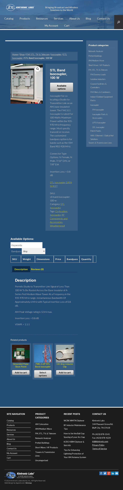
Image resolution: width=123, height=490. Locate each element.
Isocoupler (56, 54)
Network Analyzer (95, 51)
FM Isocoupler (98, 110)
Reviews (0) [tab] (37, 269)
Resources (42, 18)
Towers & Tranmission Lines (100, 143)
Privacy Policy (98, 445)
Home (15, 54)
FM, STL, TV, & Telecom (37, 54)
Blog (88, 18)
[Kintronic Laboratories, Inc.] (20, 7)
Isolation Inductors (98, 79)
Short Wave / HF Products (99, 65)
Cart (66, 25)
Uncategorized (41, 460)
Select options (43, 374)
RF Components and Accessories (59, 218)
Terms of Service (99, 448)
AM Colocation (41, 424)
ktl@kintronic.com (100, 441)
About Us (74, 18)
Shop (22, 54)
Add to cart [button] (21, 372)
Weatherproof (57, 225)
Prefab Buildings (95, 56)
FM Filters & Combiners (100, 92)
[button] (37, 69)
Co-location (61, 211)
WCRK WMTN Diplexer (74, 420)
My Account (51, 25)
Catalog (9, 18)
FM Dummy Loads (98, 74)
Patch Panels (95, 131)
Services (58, 18)
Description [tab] (21, 269)
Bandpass (16, 251)
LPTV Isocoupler (99, 122)
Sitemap (29, 483)
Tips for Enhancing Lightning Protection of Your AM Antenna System (75, 453)
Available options (61, 87)
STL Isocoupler (98, 127)
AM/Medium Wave (96, 60)
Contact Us (103, 18)
